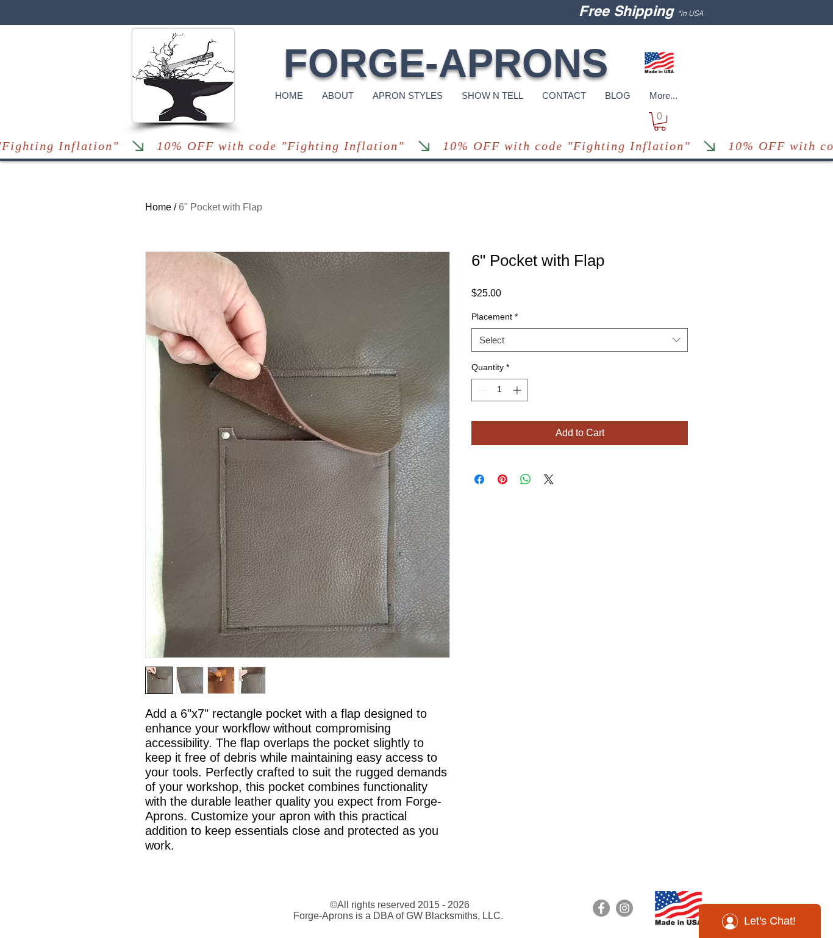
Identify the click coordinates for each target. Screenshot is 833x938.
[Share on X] (549, 479)
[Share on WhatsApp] (525, 479)
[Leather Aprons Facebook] (601, 908)
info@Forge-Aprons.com (182, 895)
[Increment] (518, 390)
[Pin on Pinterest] (502, 479)
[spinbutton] (499, 390)
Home (158, 207)
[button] (660, 121)
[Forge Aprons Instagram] (624, 908)
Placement (494, 316)
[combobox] (579, 340)
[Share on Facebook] (479, 479)
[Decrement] (480, 390)
